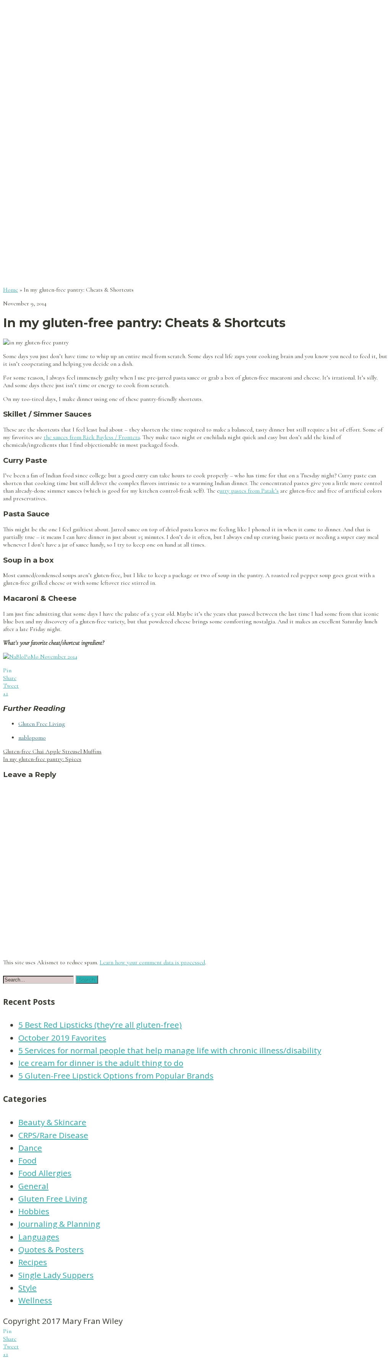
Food (27, 1160)
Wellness (35, 1300)
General (33, 1186)
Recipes (32, 1262)
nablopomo (32, 737)
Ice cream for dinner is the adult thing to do (100, 1063)
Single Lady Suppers (56, 1275)
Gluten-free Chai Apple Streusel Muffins (52, 751)
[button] (87, 979)
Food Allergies (44, 1173)
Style (27, 1287)
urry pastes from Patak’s (249, 491)
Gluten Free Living (41, 724)
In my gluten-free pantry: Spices (42, 759)
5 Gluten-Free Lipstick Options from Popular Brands (115, 1075)
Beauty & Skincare (52, 1122)
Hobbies (33, 1211)
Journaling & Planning (59, 1223)
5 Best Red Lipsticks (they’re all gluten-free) (100, 1024)
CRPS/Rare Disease (53, 1135)
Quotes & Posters (51, 1249)
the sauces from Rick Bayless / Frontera (92, 437)
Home (10, 290)
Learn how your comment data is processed (152, 962)
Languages (38, 1236)
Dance (30, 1147)
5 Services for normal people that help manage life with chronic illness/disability (169, 1050)
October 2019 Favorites (62, 1037)
